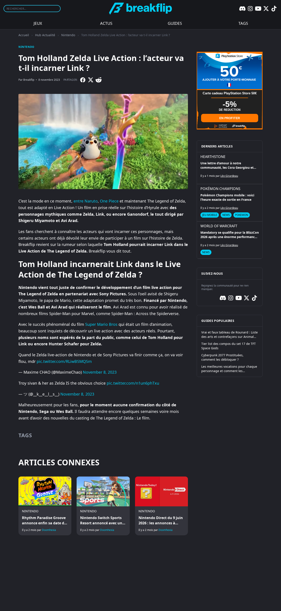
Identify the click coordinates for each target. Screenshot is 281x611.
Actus (106, 23)
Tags (243, 23)
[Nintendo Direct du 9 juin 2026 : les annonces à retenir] (161, 506)
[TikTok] (273, 8)
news (226, 215)
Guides (175, 23)
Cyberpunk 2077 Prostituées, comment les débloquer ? (222, 357)
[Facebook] (82, 79)
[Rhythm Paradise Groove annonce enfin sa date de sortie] (44, 506)
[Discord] (242, 8)
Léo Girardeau (229, 176)
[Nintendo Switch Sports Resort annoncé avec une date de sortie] (103, 506)
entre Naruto (86, 201)
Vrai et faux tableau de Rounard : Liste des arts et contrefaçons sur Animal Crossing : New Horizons (229, 334)
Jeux (38, 23)
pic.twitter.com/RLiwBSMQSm (64, 361)
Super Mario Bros (101, 324)
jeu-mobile (209, 215)
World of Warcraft (218, 226)
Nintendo (68, 35)
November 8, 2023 (100, 372)
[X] (266, 8)
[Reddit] (98, 79)
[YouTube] (258, 8)
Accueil (23, 35)
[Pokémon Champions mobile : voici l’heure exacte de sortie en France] (229, 202)
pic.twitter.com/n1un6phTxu (133, 383)
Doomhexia (49, 530)
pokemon (241, 215)
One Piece (109, 201)
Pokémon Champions (220, 188)
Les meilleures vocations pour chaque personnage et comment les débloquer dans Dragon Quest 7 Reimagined (229, 368)
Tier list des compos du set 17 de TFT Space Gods (228, 346)
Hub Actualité (45, 35)
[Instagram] (250, 8)
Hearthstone (212, 156)
